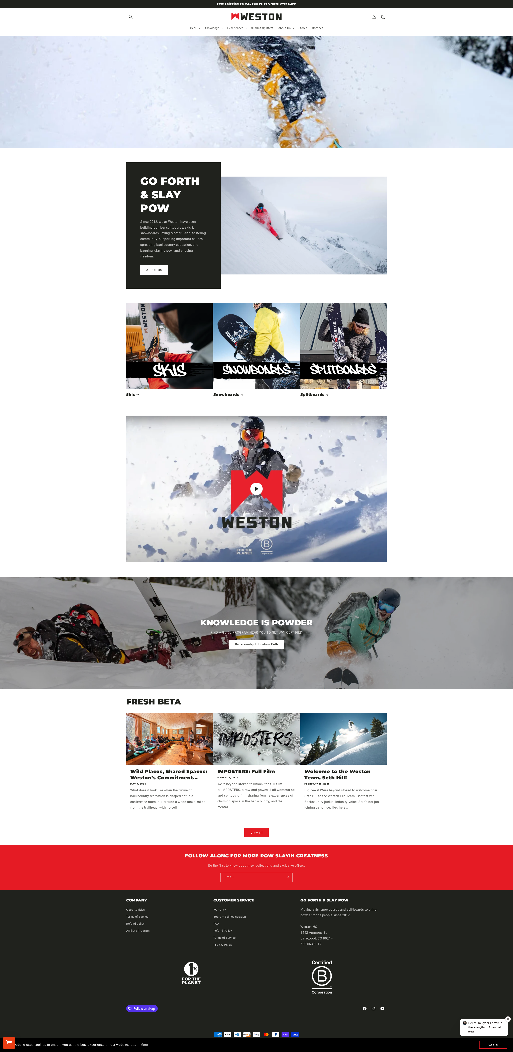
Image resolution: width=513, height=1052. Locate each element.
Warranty (219, 909)
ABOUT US (154, 270)
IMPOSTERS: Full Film (246, 771)
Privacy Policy (222, 944)
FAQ (216, 923)
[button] (130, 16)
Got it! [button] (493, 1044)
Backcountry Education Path (256, 644)
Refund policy (135, 923)
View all (256, 833)
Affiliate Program (137, 930)
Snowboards (226, 394)
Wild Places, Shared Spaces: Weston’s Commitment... (168, 775)
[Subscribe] (288, 877)
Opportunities (135, 909)
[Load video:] (256, 489)
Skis (130, 394)
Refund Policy (222, 930)
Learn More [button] (139, 1044)
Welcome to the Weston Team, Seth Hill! (337, 775)
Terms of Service (137, 916)
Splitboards (312, 394)
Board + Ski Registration (229, 916)
